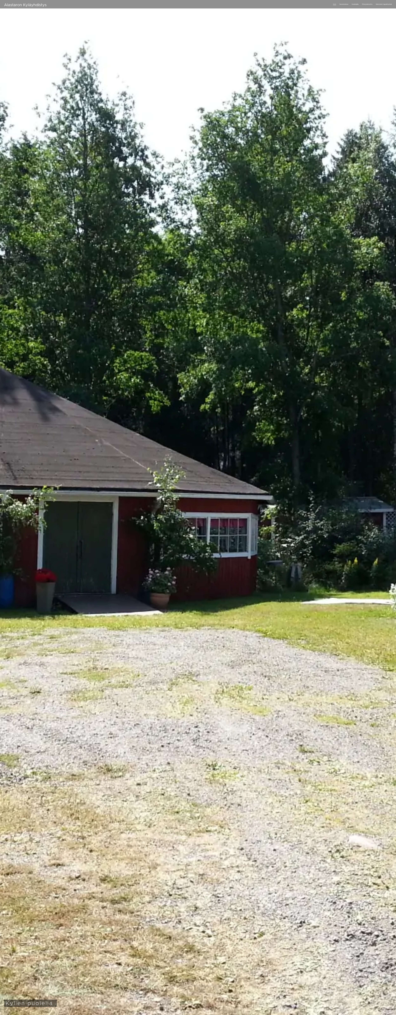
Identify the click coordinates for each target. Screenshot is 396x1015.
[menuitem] (335, 4)
